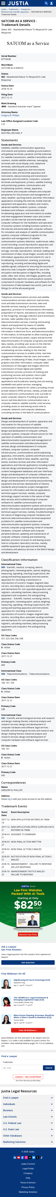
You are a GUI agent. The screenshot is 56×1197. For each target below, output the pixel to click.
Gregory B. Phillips (10, 115)
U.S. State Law (11, 1129)
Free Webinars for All (13, 973)
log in (10, 799)
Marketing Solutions (14, 1141)
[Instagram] (26, 1157)
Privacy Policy (28, 1187)
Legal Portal (28, 1168)
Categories (25, 9)
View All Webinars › (28, 1030)
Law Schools (10, 1116)
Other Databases (12, 1135)
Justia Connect (28, 1164)
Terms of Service (28, 1183)
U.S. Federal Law (12, 1123)
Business (8, 1110)
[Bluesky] (33, 1157)
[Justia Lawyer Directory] (41, 1157)
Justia (3, 9)
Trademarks (13, 9)
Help (28, 1178)
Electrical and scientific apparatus (15, 12)
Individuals (9, 1104)
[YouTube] (18, 1157)
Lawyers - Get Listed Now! (28, 1076)
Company (28, 1173)
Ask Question (28, 962)
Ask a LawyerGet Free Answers (11, 948)
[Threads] (30, 1157)
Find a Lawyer (9, 1056)
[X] (37, 1157)
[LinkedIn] (14, 1157)
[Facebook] (22, 1157)
